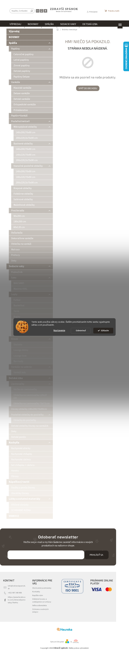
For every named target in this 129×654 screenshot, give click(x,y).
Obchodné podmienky (41, 588)
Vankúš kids (20, 372)
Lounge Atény (21, 350)
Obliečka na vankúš (21, 244)
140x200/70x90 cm (25, 132)
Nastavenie (59, 330)
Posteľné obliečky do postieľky (27, 414)
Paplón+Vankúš (19, 115)
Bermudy (18, 361)
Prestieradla (17, 210)
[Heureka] (64, 629)
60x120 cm (19, 227)
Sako (13, 277)
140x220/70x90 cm (25, 155)
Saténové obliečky (23, 199)
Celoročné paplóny (24, 54)
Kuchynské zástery (21, 459)
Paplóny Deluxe (22, 76)
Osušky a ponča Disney (23, 487)
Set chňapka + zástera (22, 465)
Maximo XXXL (20, 289)
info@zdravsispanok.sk (17, 587)
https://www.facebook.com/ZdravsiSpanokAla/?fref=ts (16, 600)
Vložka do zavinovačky (25, 389)
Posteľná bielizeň (20, 121)
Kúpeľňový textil (19, 482)
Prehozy (15, 255)
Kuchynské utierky (20, 448)
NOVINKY (14, 37)
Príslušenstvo (21, 110)
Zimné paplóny (22, 65)
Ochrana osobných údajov (40, 610)
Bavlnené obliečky (23, 143)
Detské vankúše (22, 99)
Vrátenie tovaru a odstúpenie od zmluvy (41, 600)
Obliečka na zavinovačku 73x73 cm (32, 403)
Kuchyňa (14, 443)
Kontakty (36, 591)
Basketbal (19, 305)
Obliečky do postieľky (25, 420)
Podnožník (16, 272)
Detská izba (16, 378)
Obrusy (15, 476)
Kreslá (14, 339)
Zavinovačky (17, 384)
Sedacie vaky (16, 266)
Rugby (17, 316)
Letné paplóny (21, 60)
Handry (15, 470)
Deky (13, 260)
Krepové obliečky (23, 188)
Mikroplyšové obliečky (25, 127)
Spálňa (13, 43)
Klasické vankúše (22, 88)
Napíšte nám (37, 595)
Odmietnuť (81, 330)
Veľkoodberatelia (39, 605)
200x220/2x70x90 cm (27, 138)
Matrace (15, 249)
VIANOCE (14, 516)
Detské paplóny (22, 71)
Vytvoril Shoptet (57, 641)
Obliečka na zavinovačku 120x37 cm (30, 396)
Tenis (16, 311)
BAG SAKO (19, 283)
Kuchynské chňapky (21, 454)
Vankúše (15, 82)
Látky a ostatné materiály (24, 499)
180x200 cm (20, 221)
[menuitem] (15, 24)
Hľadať (31, 11)
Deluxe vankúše (22, 93)
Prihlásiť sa (96, 554)
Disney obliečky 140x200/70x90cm (29, 409)
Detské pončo (18, 437)
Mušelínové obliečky (24, 205)
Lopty (14, 294)
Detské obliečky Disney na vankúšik (29, 426)
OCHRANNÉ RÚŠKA (21, 510)
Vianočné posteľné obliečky (28, 166)
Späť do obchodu (88, 88)
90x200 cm (19, 216)
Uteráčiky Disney (20, 493)
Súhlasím (105, 330)
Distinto (18, 344)
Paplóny (15, 48)
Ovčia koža (16, 232)
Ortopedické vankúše (25, 104)
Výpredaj (14, 31)
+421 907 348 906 (15, 592)
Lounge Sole (20, 355)
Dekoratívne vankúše (22, 238)
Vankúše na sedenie (21, 367)
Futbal (17, 300)
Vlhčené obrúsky (19, 504)
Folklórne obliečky (23, 193)
